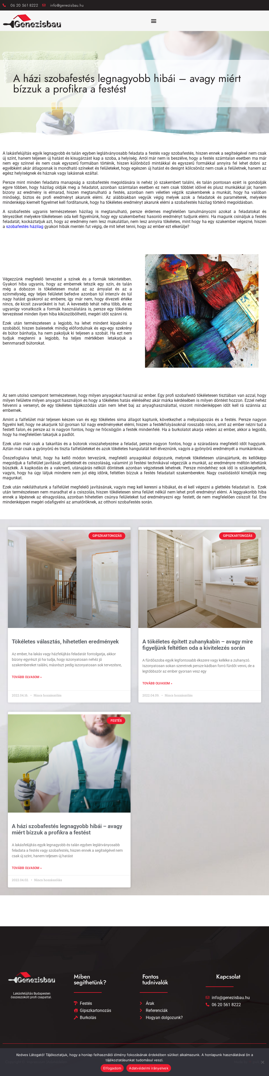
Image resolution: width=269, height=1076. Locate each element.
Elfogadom (112, 1068)
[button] (153, 21)
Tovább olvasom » (27, 677)
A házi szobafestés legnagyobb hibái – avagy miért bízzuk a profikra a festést (67, 829)
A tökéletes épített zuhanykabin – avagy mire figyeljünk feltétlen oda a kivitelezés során (197, 644)
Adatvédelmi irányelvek (148, 1068)
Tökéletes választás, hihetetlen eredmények (65, 641)
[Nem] (262, 1062)
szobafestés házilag (24, 226)
